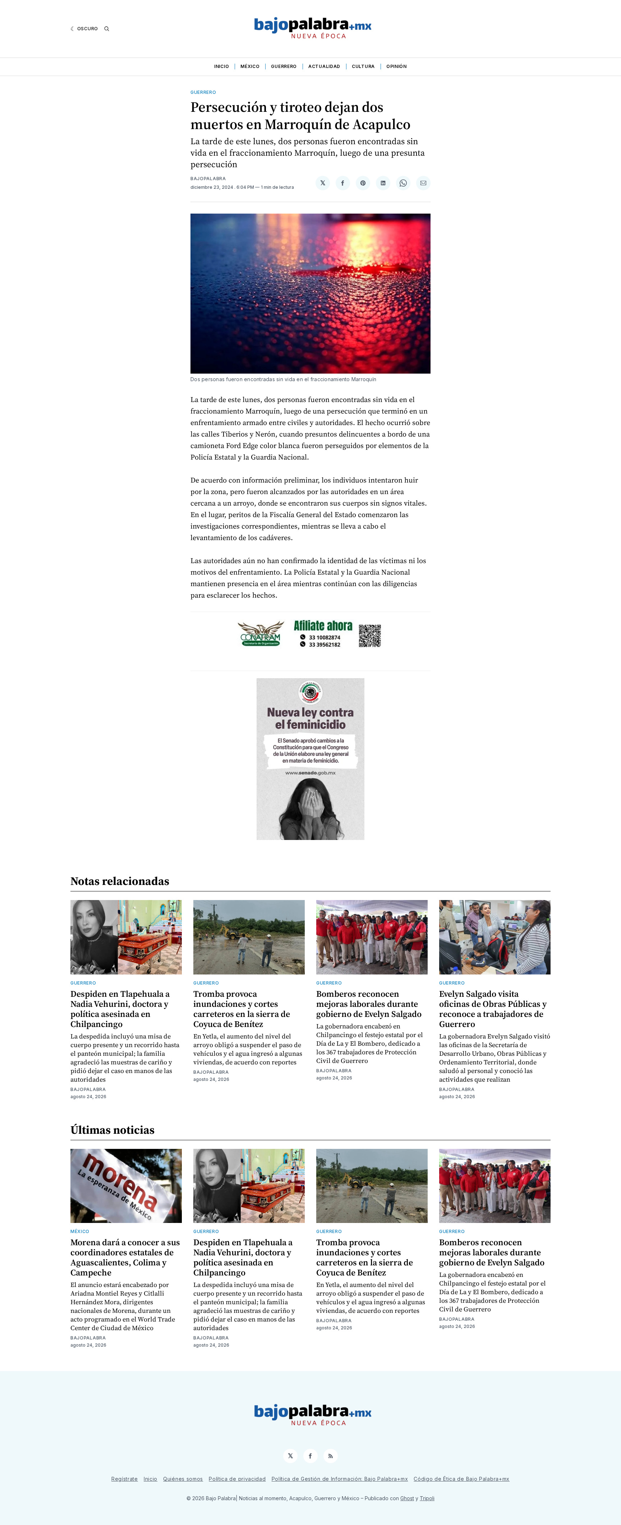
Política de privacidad (237, 1479)
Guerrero (284, 66)
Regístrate (124, 1479)
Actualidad (324, 66)
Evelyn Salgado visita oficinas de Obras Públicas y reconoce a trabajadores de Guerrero (493, 1009)
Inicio (221, 66)
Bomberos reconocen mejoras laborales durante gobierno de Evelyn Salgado (369, 1004)
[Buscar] (107, 29)
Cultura (363, 66)
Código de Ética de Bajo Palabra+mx (462, 1479)
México (249, 66)
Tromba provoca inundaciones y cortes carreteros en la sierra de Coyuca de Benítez (241, 1009)
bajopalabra (208, 178)
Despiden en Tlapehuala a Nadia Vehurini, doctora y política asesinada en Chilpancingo (120, 1009)
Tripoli (427, 1498)
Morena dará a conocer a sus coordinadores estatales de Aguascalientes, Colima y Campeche (125, 1257)
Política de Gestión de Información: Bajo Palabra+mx (340, 1479)
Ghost (407, 1498)
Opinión (396, 66)
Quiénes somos (183, 1479)
